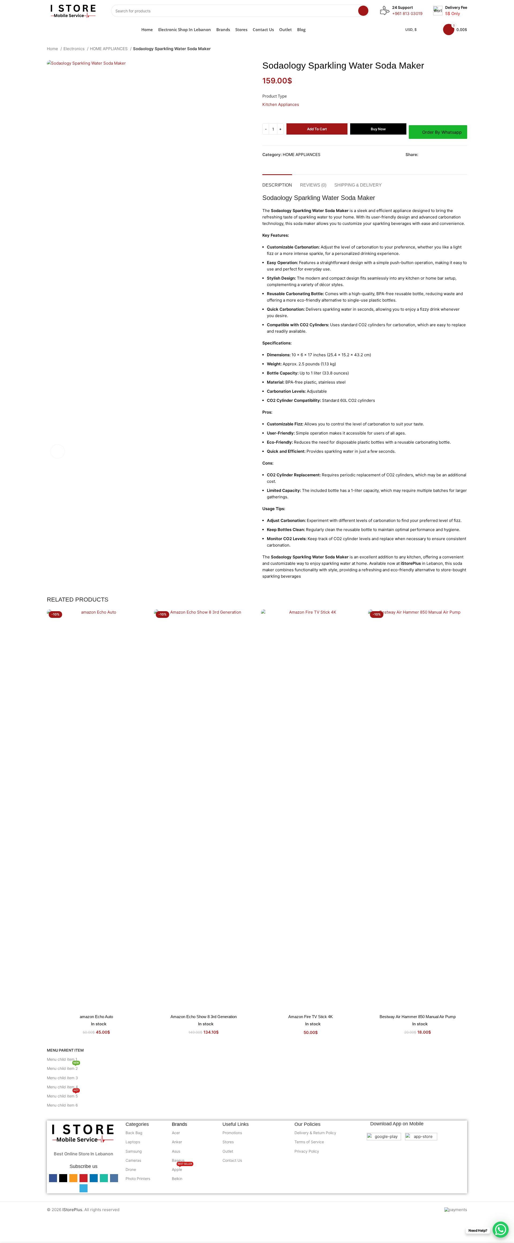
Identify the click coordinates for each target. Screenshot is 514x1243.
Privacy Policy (306, 1151)
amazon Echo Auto (96, 1016)
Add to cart (317, 129)
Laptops (133, 1142)
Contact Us (232, 1160)
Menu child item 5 (63, 1095)
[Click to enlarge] (57, 451)
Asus (176, 1151)
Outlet (227, 1151)
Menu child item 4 (62, 1087)
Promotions (232, 1132)
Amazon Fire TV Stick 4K (310, 1016)
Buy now (378, 129)
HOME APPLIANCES (109, 48)
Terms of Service (309, 1142)
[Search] (363, 11)
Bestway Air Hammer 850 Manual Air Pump (418, 1016)
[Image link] (83, 1132)
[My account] (432, 29)
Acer (176, 1132)
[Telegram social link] (466, 154)
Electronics (74, 48)
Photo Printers (138, 1178)
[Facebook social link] (422, 154)
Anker (177, 1142)
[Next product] (464, 49)
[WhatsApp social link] (453, 154)
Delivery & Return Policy (315, 1132)
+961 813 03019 (407, 13)
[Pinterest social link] (441, 154)
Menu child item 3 (62, 1077)
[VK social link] (459, 154)
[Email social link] (435, 154)
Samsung (134, 1151)
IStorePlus (72, 1209)
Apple (182, 1168)
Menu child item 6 (62, 1105)
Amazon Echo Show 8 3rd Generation (204, 1016)
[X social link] (429, 154)
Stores (228, 1142)
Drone (131, 1169)
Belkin (177, 1178)
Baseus (178, 1160)
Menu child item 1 (62, 1059)
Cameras (133, 1160)
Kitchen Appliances (280, 104)
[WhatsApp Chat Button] (501, 1230)
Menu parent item (65, 1050)
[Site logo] (73, 10)
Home (53, 48)
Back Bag (134, 1132)
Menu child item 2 (63, 1067)
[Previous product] (453, 49)
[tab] (277, 182)
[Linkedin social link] (447, 154)
